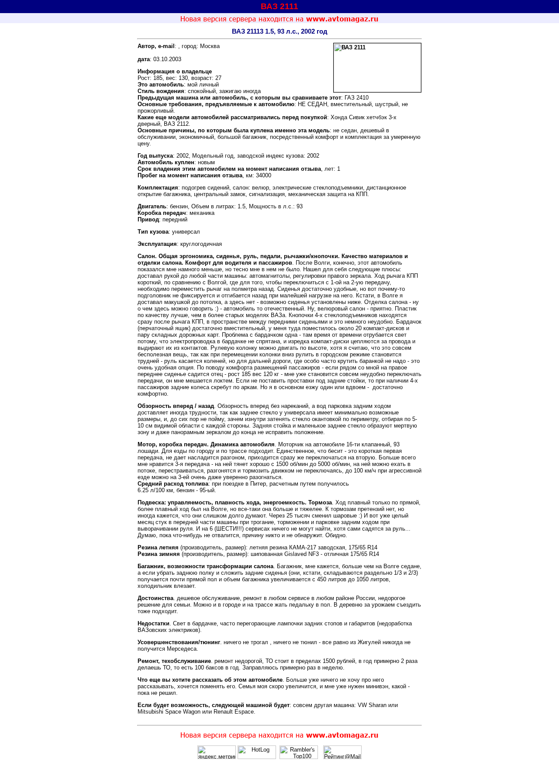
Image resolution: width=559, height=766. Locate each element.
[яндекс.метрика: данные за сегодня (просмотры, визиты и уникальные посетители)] (216, 752)
